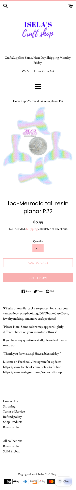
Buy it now (38, 278)
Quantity (38, 241)
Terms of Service (14, 411)
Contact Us (10, 401)
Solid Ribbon (11, 451)
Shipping (32, 229)
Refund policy (12, 417)
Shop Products (12, 422)
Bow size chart (12, 427)
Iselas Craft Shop (47, 474)
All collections (12, 441)
